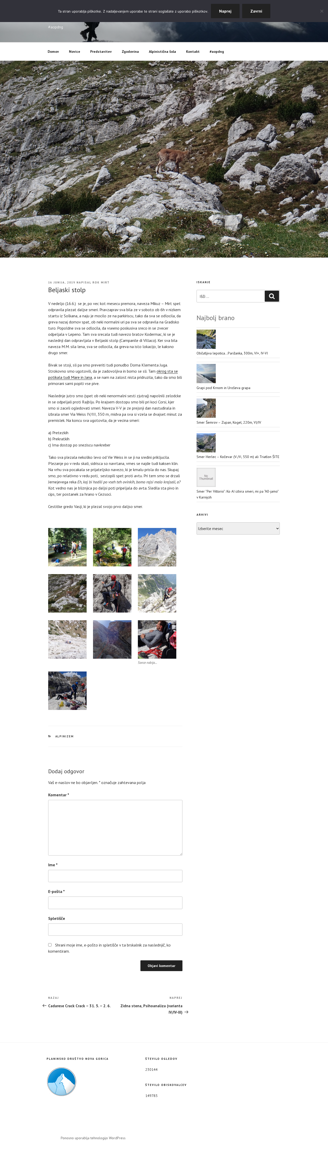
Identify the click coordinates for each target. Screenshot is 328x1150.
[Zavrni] (321, 11)
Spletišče (56, 918)
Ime (53, 864)
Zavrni (256, 11)
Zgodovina (130, 51)
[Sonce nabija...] (157, 639)
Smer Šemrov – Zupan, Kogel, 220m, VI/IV (229, 422)
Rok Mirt (101, 282)
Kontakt (193, 51)
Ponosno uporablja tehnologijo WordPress (93, 1138)
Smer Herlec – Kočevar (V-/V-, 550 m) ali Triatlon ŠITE (238, 456)
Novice (74, 51)
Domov (53, 51)
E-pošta (56, 891)
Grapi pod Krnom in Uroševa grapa (223, 387)
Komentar (58, 794)
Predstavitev (101, 51)
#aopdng (217, 51)
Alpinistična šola (162, 51)
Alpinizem (64, 736)
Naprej (225, 11)
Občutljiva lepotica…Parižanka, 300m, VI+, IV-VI (232, 353)
